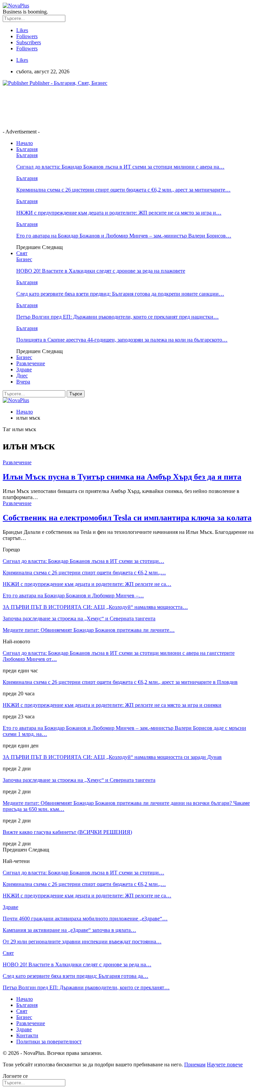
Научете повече (225, 1064)
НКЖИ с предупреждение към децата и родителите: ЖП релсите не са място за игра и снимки (112, 705)
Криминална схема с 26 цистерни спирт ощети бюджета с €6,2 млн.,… (84, 572)
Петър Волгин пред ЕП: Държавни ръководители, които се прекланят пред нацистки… (117, 317)
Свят (21, 253)
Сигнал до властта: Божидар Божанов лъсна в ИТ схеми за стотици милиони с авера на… (120, 167)
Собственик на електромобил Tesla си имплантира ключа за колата (127, 517)
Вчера (23, 382)
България (27, 149)
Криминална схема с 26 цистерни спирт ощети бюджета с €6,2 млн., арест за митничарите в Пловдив (120, 682)
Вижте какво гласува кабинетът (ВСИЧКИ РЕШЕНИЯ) (67, 832)
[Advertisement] (126, 107)
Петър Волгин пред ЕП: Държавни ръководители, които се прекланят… (86, 987)
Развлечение (30, 363)
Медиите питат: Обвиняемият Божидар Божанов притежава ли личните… (89, 630)
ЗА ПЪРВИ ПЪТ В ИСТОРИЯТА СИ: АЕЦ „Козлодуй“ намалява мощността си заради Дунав (112, 757)
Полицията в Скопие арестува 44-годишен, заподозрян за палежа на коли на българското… (122, 340)
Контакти (27, 1035)
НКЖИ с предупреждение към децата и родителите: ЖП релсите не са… (87, 584)
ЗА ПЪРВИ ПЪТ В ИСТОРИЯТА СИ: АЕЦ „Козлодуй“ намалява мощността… (95, 607)
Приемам (194, 1064)
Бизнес (24, 259)
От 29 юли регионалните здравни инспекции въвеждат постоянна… (82, 941)
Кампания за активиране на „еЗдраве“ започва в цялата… (69, 930)
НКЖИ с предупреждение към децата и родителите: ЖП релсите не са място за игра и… (118, 213)
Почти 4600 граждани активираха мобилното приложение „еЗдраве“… (85, 918)
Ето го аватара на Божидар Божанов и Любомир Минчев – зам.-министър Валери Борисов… (123, 236)
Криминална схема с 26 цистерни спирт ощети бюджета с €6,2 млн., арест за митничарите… (123, 190)
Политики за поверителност (49, 1041)
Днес (22, 375)
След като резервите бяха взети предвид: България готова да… (75, 976)
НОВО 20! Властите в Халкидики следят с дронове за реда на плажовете (100, 271)
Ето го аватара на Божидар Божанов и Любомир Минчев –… (73, 595)
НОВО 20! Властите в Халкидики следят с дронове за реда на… (77, 964)
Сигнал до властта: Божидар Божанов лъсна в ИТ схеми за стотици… (83, 561)
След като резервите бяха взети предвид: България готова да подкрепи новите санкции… (120, 294)
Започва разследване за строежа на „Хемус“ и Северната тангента (79, 618)
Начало (24, 143)
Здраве (24, 369)
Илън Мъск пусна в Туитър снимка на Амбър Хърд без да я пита (122, 476)
